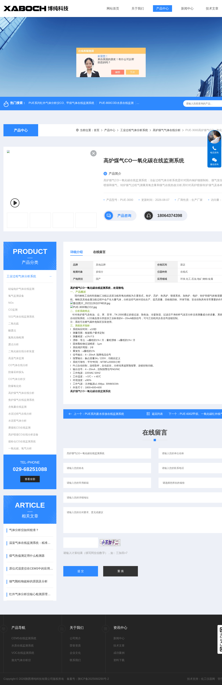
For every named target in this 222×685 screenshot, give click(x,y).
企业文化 (75, 652)
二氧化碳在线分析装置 (21, 351)
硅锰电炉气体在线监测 (21, 288)
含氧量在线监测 (17, 406)
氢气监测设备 (16, 295)
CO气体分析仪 (16, 379)
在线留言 (99, 252)
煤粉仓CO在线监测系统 (22, 441)
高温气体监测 (16, 358)
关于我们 (137, 8)
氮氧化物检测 (16, 337)
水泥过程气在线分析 (20, 413)
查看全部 (30, 479)
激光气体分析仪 (21, 660)
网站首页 (113, 8)
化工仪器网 (208, 678)
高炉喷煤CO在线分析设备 (23, 434)
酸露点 (12, 330)
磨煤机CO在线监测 (19, 427)
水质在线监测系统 (22, 645)
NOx (11, 302)
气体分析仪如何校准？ (24, 530)
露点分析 (13, 344)
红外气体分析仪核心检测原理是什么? (31, 594)
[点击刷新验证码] (110, 542)
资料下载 (119, 660)
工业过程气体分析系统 (134, 130)
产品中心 (162, 8)
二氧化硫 (13, 323)
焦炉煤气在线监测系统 (21, 399)
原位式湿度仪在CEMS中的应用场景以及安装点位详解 (31, 568)
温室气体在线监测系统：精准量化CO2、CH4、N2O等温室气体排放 (31, 543)
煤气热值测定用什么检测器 (27, 555)
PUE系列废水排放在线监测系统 (104, 413)
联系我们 (75, 660)
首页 (96, 130)
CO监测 (13, 309)
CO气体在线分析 (18, 365)
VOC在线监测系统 (22, 652)
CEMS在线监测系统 (23, 638)
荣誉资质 (75, 645)
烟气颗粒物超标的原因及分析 (28, 581)
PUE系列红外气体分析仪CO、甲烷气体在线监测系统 (61, 102)
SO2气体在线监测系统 (21, 316)
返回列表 (157, 413)
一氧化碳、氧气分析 (20, 448)
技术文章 (212, 8)
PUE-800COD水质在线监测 (116, 102)
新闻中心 (187, 8)
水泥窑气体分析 (17, 420)
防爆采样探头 (16, 372)
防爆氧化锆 (14, 385)
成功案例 (119, 652)
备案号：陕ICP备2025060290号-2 (88, 678)
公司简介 (75, 638)
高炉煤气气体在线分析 (167, 130)
